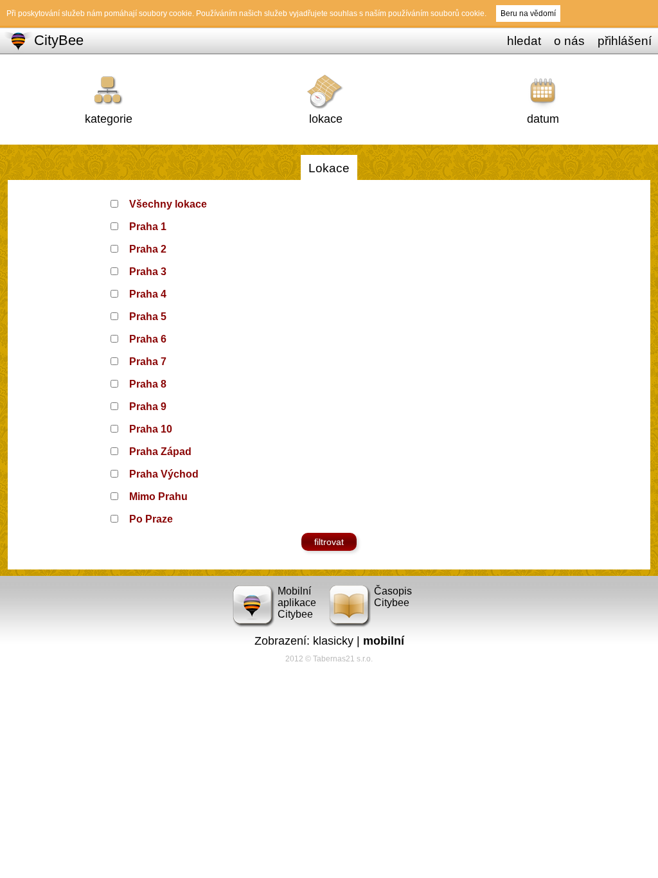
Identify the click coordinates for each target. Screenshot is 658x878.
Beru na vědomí (528, 13)
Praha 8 (147, 384)
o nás (569, 41)
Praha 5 (147, 316)
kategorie (108, 118)
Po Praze (151, 519)
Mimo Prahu (158, 496)
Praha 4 (147, 294)
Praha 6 (147, 339)
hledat (524, 41)
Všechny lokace (168, 204)
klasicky (333, 640)
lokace (325, 118)
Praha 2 (147, 249)
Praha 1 (147, 226)
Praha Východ (164, 474)
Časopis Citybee (393, 597)
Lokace (329, 168)
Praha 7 (147, 361)
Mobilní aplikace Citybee (297, 603)
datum (543, 118)
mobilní (383, 640)
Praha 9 (147, 406)
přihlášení (625, 41)
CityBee (59, 40)
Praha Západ (160, 451)
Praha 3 (147, 271)
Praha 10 (150, 429)
